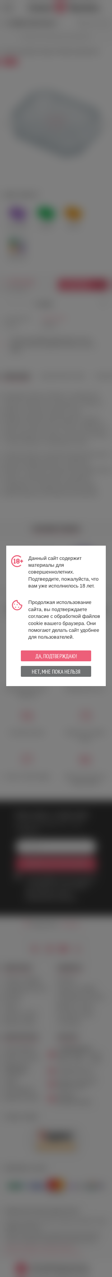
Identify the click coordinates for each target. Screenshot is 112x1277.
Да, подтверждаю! (56, 656)
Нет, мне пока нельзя (56, 671)
